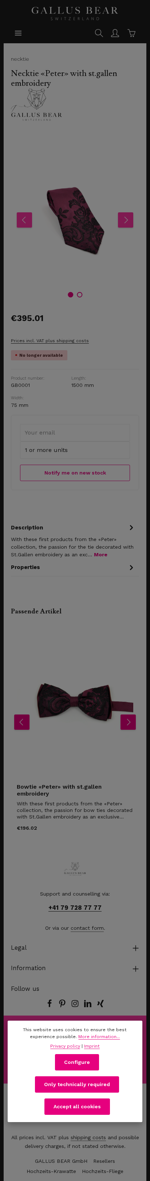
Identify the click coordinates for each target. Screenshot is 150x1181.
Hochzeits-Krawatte (51, 1171)
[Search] (99, 33)
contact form (87, 928)
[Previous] (24, 220)
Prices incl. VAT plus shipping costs (50, 340)
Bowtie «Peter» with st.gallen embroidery (59, 790)
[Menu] (18, 33)
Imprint (92, 1046)
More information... (99, 1036)
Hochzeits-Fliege (102, 1171)
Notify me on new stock (75, 473)
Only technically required (77, 1084)
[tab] (73, 540)
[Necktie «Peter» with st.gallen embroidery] (75, 220)
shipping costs (88, 1137)
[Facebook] (50, 1006)
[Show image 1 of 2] (70, 294)
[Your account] (115, 33)
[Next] (125, 220)
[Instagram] (76, 1006)
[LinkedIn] (89, 1006)
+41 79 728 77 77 (75, 907)
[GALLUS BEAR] (75, 105)
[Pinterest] (63, 1006)
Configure (77, 1062)
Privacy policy (65, 1046)
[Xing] (100, 1006)
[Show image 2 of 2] (79, 294)
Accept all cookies (77, 1106)
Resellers (104, 1161)
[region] (75, 220)
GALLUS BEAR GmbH (61, 1161)
